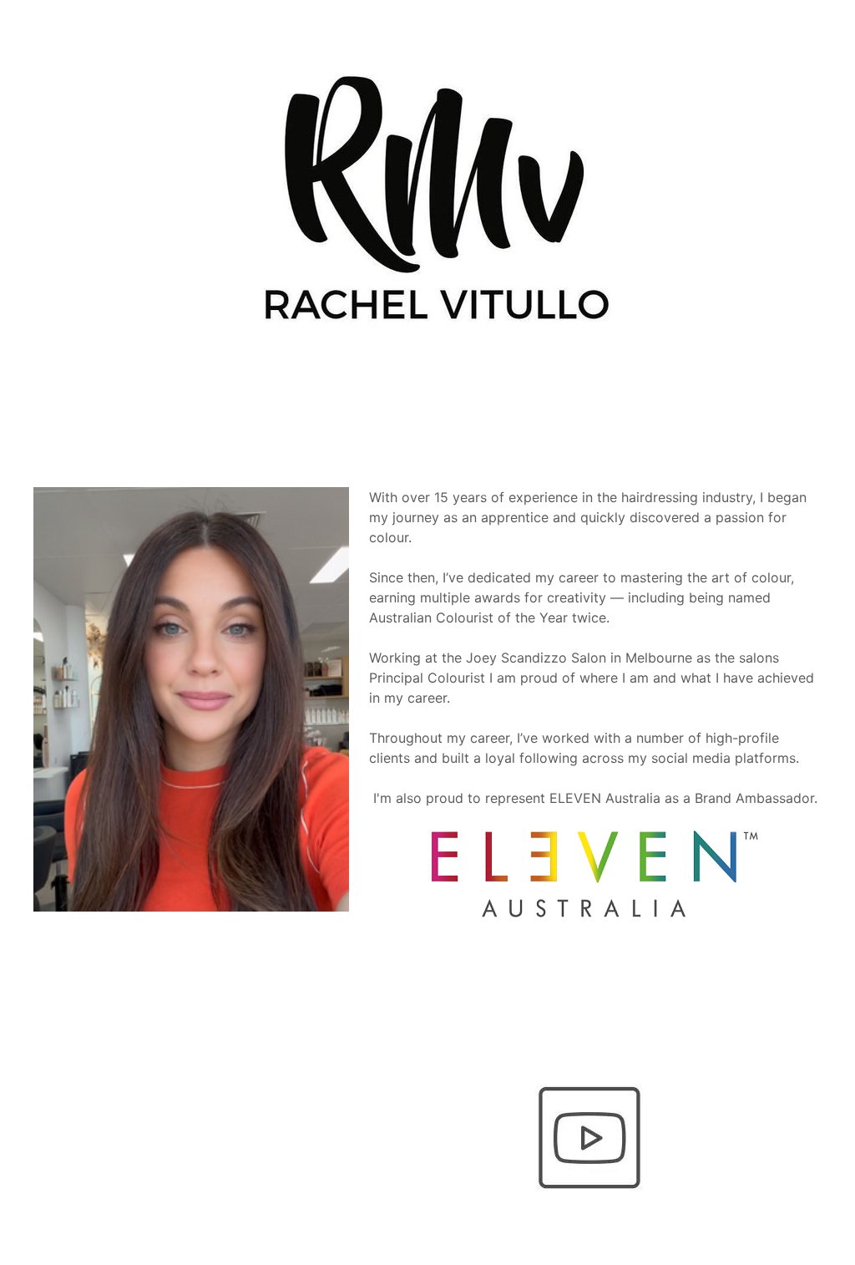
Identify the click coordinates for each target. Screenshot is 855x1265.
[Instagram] (427, 1088)
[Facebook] (264, 1088)
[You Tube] (591, 1138)
